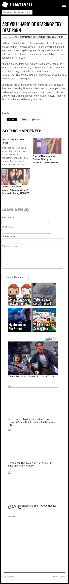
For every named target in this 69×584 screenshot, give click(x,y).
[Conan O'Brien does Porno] (17, 151)
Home (4, 37)
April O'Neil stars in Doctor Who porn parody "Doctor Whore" (46, 159)
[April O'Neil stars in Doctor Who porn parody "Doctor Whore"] (47, 146)
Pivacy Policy (9, 576)
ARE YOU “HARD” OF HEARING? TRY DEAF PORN (31, 27)
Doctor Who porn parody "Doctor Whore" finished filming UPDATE (15, 190)
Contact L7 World (58, 576)
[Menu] (63, 5)
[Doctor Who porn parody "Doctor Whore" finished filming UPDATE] (15, 176)
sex (10, 37)
